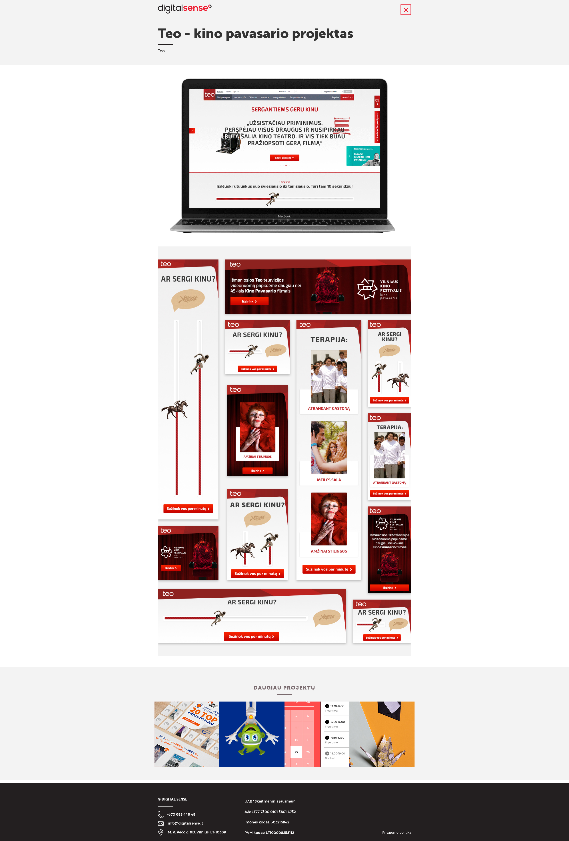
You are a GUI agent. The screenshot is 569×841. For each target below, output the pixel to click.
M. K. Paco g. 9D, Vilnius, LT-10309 (197, 832)
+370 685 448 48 (181, 814)
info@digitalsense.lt (185, 823)
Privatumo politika (396, 833)
